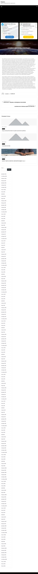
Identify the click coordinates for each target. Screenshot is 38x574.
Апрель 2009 (3, 463)
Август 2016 (3, 267)
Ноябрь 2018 (3, 207)
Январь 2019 (3, 203)
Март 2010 (3, 439)
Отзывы (9, 33)
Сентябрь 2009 (4, 452)
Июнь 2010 (3, 432)
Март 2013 (3, 358)
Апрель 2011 (3, 410)
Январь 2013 (3, 363)
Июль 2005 (3, 563)
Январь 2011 (3, 416)
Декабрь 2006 (3, 525)
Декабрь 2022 (3, 182)
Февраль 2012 (3, 387)
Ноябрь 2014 (3, 314)
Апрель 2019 (3, 196)
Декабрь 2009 (3, 445)
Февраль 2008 (3, 494)
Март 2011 (3, 412)
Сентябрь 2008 (4, 479)
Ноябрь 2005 (3, 554)
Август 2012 (3, 374)
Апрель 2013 (3, 356)
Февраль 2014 (3, 334)
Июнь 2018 (3, 218)
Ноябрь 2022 (3, 185)
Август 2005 (3, 561)
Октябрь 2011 (3, 396)
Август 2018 (3, 214)
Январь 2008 (3, 496)
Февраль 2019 (3, 200)
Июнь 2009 (3, 459)
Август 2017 (3, 240)
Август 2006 (3, 534)
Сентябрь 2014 (4, 318)
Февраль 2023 (3, 178)
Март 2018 (3, 225)
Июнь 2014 (3, 325)
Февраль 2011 (3, 414)
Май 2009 (3, 461)
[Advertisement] (19, 14)
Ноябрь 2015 (3, 287)
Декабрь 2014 (3, 312)
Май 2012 (3, 381)
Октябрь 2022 (3, 187)
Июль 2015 (3, 296)
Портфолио (5, 33)
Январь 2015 (3, 309)
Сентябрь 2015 (4, 292)
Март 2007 (3, 519)
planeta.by (13, 93)
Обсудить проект (9, 37)
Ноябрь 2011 (3, 394)
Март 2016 (3, 278)
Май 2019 (3, 194)
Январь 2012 (3, 390)
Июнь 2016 (3, 272)
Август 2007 (3, 508)
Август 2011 (3, 401)
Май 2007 (3, 514)
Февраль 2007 (3, 521)
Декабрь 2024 (3, 174)
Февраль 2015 (3, 307)
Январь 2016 (3, 283)
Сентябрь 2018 (4, 211)
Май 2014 (3, 327)
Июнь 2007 (3, 512)
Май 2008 (3, 488)
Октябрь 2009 (3, 450)
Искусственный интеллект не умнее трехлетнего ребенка (14, 130)
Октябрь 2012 (3, 370)
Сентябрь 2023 (4, 176)
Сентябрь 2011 (3, 398)
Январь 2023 (3, 180)
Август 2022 (3, 189)
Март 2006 (3, 545)
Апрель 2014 (3, 329)
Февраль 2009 (3, 468)
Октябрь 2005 (3, 557)
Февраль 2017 (3, 254)
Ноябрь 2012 (3, 367)
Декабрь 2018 (3, 205)
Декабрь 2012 (3, 365)
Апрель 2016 (3, 276)
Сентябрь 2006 (4, 532)
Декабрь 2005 (3, 552)
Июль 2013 (3, 349)
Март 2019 (3, 198)
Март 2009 (3, 465)
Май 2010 (3, 434)
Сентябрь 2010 (4, 425)
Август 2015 (3, 294)
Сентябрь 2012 (4, 372)
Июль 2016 (3, 269)
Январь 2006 (3, 550)
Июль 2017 (3, 243)
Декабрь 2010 (3, 419)
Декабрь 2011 (3, 392)
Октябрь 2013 (3, 343)
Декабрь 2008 (3, 472)
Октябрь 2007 (3, 503)
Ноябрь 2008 (3, 474)
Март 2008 (3, 492)
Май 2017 (3, 247)
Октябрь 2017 (3, 236)
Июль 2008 (3, 483)
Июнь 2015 (3, 298)
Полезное (3, 128)
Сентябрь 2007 (4, 505)
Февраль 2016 (3, 280)
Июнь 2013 (3, 352)
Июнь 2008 (3, 485)
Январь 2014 (3, 336)
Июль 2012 (3, 376)
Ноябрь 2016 (3, 260)
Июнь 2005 (3, 566)
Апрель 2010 (3, 436)
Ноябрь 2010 (3, 421)
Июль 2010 (3, 430)
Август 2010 (3, 427)
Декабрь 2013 (3, 338)
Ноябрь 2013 (3, 341)
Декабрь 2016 (3, 258)
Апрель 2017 (3, 249)
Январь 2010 (3, 443)
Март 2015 (3, 305)
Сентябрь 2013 (4, 345)
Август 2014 (3, 321)
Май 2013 (3, 354)
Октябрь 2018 (3, 209)
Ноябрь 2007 (3, 501)
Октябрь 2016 (3, 263)
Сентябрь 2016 (4, 265)
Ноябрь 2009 (3, 447)
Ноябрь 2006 (3, 528)
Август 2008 (3, 481)
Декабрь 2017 (3, 231)
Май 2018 (3, 220)
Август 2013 (3, 347)
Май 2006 (3, 541)
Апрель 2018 (3, 223)
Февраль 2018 (3, 227)
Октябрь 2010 (3, 423)
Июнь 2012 (3, 378)
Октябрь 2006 (3, 530)
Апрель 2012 (3, 383)
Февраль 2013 (3, 361)
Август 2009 (3, 454)
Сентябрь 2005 (4, 559)
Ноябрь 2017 (3, 234)
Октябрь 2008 (3, 476)
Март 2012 (3, 385)
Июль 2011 (3, 403)
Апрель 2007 (3, 517)
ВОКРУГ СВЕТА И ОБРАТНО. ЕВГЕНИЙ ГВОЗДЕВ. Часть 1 (13, 161)
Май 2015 (3, 300)
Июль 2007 (3, 510)
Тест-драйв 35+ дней (28, 37)
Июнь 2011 (3, 405)
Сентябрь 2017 (4, 238)
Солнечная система (6, 145)
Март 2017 (3, 252)
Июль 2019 (3, 191)
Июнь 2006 (3, 539)
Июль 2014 (3, 323)
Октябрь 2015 (3, 289)
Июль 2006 (3, 537)
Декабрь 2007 (3, 499)
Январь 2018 (3, 229)
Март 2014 (3, 332)
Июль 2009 (3, 456)
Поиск (2, 167)
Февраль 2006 (3, 548)
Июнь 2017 (3, 245)
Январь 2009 (3, 470)
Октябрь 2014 (3, 316)
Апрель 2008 (3, 490)
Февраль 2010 (3, 441)
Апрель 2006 (3, 543)
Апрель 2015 (3, 303)
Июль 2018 (3, 216)
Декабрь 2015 (3, 285)
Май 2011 (2, 407)
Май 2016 (3, 274)
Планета (3, 2)
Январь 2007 (3, 523)
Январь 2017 (3, 256)
